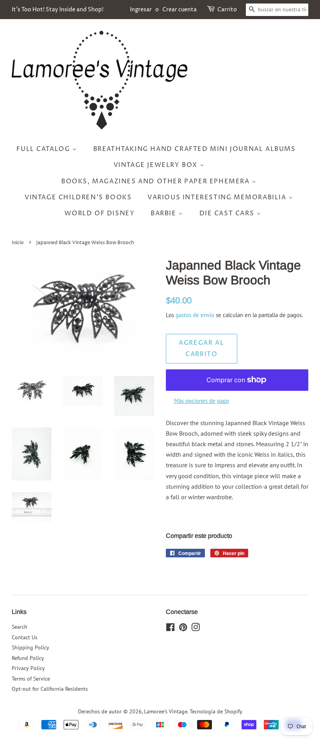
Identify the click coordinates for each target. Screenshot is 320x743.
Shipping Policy (30, 647)
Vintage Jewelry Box (157, 165)
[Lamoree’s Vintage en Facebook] (170, 628)
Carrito (227, 9)
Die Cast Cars (227, 213)
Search (19, 626)
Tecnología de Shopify (216, 711)
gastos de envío (195, 315)
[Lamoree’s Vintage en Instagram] (195, 628)
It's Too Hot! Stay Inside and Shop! (57, 9)
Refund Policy (28, 657)
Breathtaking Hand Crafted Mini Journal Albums (194, 149)
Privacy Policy (28, 668)
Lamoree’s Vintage (165, 711)
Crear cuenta (179, 9)
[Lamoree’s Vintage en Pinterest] (183, 628)
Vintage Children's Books (78, 197)
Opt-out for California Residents (50, 688)
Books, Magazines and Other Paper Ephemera (156, 181)
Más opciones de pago (201, 400)
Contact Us (24, 637)
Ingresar (141, 9)
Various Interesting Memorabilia (218, 197)
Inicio (18, 242)
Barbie (164, 213)
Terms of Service (31, 678)
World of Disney (99, 213)
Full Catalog (44, 149)
